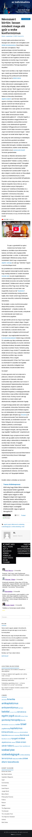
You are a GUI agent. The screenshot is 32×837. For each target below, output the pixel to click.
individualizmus (12, 724)
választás (15, 758)
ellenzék (17, 716)
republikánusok (26, 746)
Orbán (18, 742)
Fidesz (26, 716)
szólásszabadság (16, 526)
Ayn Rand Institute (7, 774)
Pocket (23, 515)
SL (23, 36)
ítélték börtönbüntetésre (9, 45)
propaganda (16, 746)
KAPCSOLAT (5, 656)
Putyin (20, 746)
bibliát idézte (17, 78)
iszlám (17, 724)
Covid (15, 712)
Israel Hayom (5, 788)
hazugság (15, 720)
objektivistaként (6, 99)
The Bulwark (5, 811)
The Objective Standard (8, 817)
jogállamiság (6, 728)
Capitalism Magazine (7, 777)
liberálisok (4, 738)
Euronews (4, 785)
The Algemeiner (6, 808)
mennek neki (5, 276)
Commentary (5, 782)
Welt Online (5, 822)
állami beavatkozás (10, 762)
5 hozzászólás (26, 19)
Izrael (23, 724)
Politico (4, 800)
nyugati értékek (18, 738)
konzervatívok (24, 732)
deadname (21, 291)
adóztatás (4, 699)
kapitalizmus (16, 728)
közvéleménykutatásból (9, 338)
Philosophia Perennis (7, 797)
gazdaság (6, 720)
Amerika (11, 699)
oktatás (13, 742)
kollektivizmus (17, 732)
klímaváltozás (7, 732)
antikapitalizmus (10, 703)
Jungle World (5, 791)
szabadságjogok (6, 526)
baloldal (5, 711)
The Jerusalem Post (7, 814)
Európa (22, 716)
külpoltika (5, 735)
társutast (23, 415)
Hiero (12, 834)
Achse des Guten (6, 771)
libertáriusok (24, 735)
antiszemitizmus (10, 707)
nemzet (9, 738)
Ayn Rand (20, 708)
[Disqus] (16, 589)
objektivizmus (6, 742)
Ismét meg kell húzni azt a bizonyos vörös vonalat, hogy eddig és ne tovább (9, 553)
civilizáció (12, 712)
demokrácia (21, 712)
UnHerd (4, 819)
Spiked (3, 805)
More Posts (18, 536)
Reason (4, 802)
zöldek (25, 758)
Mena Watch (5, 794)
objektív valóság (6, 263)
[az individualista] (16, 7)
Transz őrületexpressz (11, 484)
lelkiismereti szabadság (17, 524)
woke (22, 526)
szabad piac (8, 749)
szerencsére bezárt (19, 150)
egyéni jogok (7, 524)
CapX (3, 780)
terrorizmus (7, 758)
